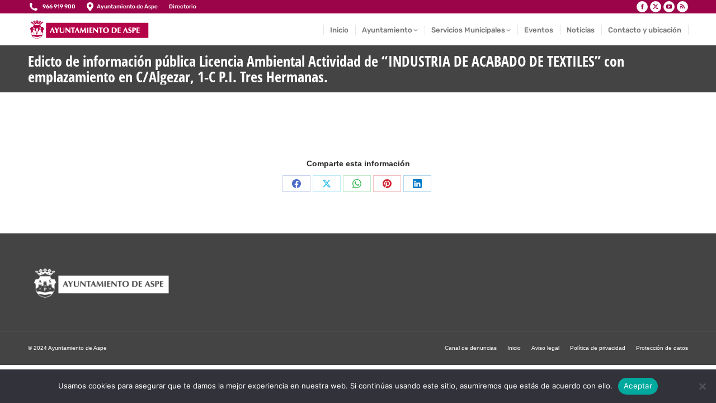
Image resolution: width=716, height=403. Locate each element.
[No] (702, 386)
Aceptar (638, 385)
